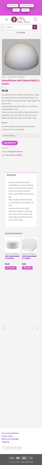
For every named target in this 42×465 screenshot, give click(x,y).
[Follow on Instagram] (8, 448)
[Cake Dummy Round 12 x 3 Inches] (12, 244)
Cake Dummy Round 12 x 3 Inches (12, 257)
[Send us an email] (16, 448)
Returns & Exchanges (10, 439)
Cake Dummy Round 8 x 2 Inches (29, 257)
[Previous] (5, 332)
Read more (27, 268)
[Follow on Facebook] (4, 448)
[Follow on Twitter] (12, 448)
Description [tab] (11, 175)
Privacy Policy (7, 436)
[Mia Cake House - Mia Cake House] (21, 19)
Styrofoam (18, 155)
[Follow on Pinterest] (20, 448)
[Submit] (34, 27)
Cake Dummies (10, 155)
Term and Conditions (10, 433)
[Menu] (6, 19)
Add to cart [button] (11, 268)
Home (4, 77)
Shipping (5, 442)
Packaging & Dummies (16, 77)
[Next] (37, 332)
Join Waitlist (10, 143)
